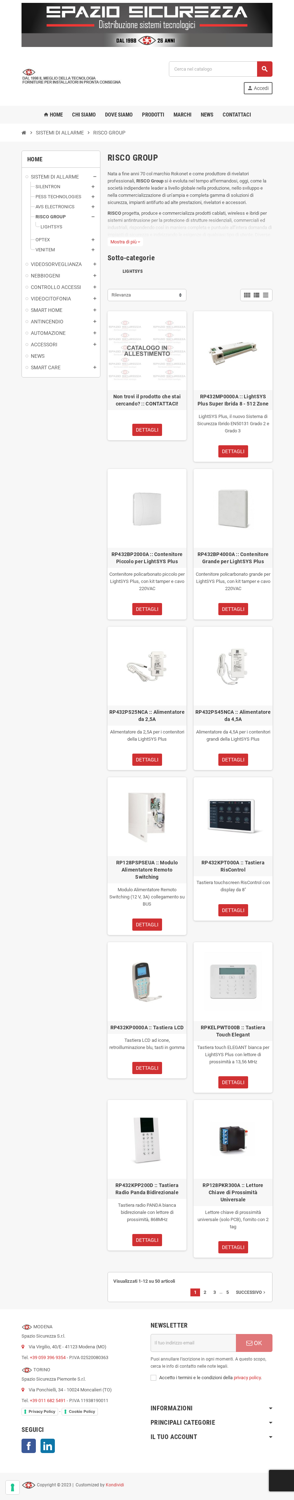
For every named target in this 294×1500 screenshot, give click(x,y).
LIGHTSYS (133, 271)
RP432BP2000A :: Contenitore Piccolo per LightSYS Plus (147, 557)
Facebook (29, 1446)
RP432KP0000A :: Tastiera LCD (147, 1027)
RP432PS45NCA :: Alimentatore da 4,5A (233, 715)
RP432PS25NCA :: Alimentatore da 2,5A (147, 715)
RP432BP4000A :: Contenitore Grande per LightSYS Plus (233, 557)
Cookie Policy (82, 1411)
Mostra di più (125, 242)
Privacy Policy (42, 1411)
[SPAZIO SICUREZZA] (72, 77)
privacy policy (247, 1377)
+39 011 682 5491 (48, 1400)
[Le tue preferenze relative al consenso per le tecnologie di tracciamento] (12, 1487)
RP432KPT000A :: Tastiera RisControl (233, 866)
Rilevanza (121, 295)
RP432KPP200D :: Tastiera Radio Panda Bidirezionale (147, 1188)
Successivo (251, 1292)
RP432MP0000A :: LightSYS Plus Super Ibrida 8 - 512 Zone (233, 400)
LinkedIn (48, 1446)
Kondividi (115, 1484)
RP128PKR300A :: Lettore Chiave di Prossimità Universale (233, 1192)
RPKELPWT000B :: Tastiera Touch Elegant (233, 1031)
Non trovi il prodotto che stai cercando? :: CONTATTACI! (147, 400)
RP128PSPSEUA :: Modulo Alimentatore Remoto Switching (147, 870)
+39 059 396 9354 (48, 1357)
